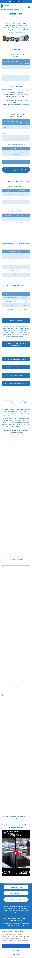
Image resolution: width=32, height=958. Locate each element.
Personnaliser (16, 950)
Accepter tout (16, 946)
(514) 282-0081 (17, 1)
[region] (16, 943)
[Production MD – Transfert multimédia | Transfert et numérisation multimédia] (6, 6)
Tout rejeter (16, 954)
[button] (16, 359)
